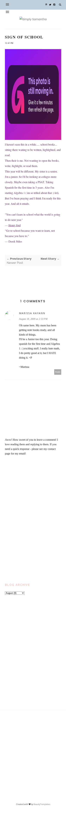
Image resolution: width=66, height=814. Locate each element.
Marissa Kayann (32, 313)
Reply (57, 372)
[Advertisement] (27, 497)
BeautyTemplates (42, 804)
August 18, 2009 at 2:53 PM (33, 319)
